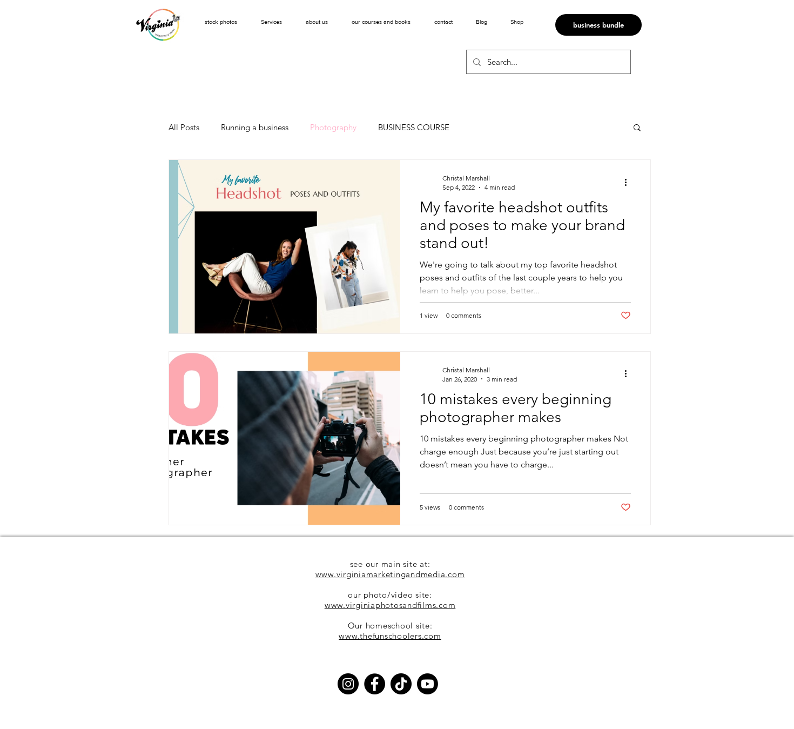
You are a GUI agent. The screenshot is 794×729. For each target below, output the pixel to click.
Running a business (254, 127)
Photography (333, 127)
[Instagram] (348, 683)
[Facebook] (374, 683)
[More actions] (629, 182)
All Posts (184, 127)
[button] (271, 21)
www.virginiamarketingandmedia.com (390, 574)
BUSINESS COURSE (413, 127)
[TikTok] (401, 683)
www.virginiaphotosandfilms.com (390, 605)
